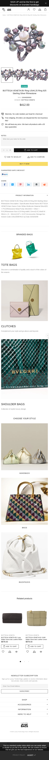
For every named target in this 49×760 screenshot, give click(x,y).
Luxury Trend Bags (9, 9)
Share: (4, 181)
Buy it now (24, 164)
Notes (3, 135)
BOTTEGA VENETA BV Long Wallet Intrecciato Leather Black (11, 638)
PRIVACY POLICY (19, 755)
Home (4, 15)
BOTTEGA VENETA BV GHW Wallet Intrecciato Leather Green (36, 638)
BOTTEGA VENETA (28, 100)
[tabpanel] (12, 631)
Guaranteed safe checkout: (13, 170)
